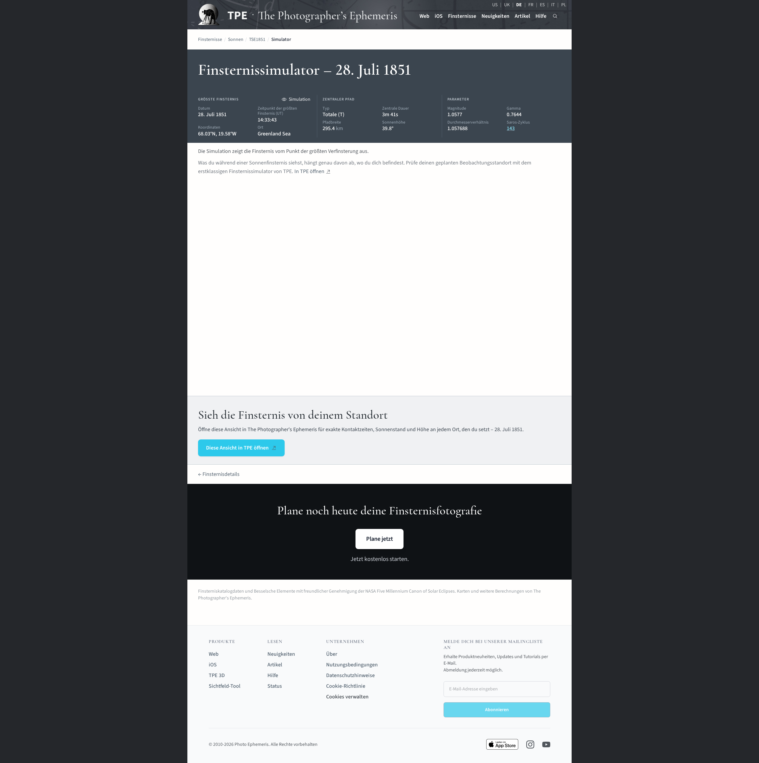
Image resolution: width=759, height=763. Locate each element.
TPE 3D (217, 675)
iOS (439, 16)
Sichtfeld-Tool (224, 686)
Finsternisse (462, 16)
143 (511, 128)
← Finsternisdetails (219, 474)
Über (331, 654)
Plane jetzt (379, 539)
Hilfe (540, 16)
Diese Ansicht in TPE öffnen (237, 448)
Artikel (522, 16)
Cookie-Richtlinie (345, 686)
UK (507, 4)
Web (424, 16)
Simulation (299, 99)
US (495, 4)
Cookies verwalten (347, 696)
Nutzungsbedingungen (352, 664)
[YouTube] (546, 744)
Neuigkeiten (495, 16)
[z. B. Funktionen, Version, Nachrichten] (555, 16)
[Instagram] (530, 744)
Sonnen (235, 39)
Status (274, 686)
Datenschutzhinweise (350, 675)
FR (530, 4)
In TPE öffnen (309, 171)
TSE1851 (257, 39)
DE (519, 4)
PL (563, 4)
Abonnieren (497, 709)
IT (553, 4)
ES (542, 4)
